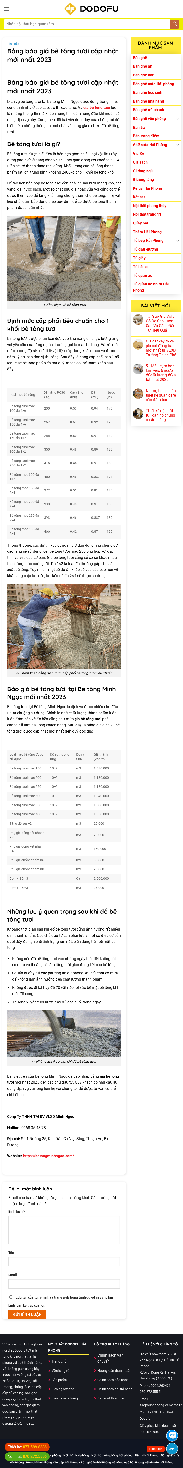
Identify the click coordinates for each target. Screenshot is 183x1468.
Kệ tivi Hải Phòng (147, 188)
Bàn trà (139, 127)
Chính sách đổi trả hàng (114, 1389)
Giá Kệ (138, 153)
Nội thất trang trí (147, 214)
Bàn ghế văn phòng (149, 118)
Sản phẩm (59, 1380)
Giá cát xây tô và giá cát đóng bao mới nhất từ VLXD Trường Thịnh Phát (162, 348)
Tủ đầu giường (145, 249)
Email (12, 1275)
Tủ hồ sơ (140, 266)
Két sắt (139, 197)
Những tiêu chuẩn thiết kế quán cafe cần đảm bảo (161, 395)
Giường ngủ (143, 171)
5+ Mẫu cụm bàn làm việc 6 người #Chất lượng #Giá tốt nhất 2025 (161, 373)
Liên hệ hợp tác (63, 1389)
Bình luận (16, 1212)
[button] (6, 9)
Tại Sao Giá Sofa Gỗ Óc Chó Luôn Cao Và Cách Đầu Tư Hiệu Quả (160, 323)
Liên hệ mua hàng (65, 1398)
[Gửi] (174, 24)
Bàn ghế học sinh (147, 92)
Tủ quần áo (142, 275)
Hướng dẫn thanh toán (114, 1371)
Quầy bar (140, 223)
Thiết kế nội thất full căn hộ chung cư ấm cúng (160, 415)
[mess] (172, 1449)
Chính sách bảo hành (113, 1380)
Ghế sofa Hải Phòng (150, 145)
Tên (11, 1253)
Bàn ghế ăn (142, 66)
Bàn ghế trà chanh (148, 110)
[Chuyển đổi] (178, 119)
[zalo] (172, 1436)
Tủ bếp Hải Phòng (148, 240)
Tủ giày (139, 258)
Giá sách (140, 162)
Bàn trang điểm (146, 136)
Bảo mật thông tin (110, 1398)
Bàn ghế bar (143, 75)
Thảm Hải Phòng (147, 232)
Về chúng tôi (61, 1371)
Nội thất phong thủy (149, 205)
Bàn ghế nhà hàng (148, 101)
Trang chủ (59, 1361)
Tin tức (13, 43)
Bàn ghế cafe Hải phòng (153, 84)
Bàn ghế (140, 57)
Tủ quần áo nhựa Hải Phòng (151, 287)
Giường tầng (143, 179)
